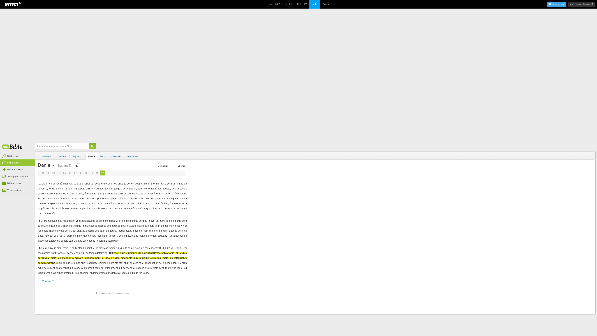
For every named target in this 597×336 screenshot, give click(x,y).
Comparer (162, 166)
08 (81, 173)
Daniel (45, 165)
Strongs (181, 166)
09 (86, 173)
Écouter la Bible (15, 169)
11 (97, 173)
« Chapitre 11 (47, 281)
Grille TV (302, 4)
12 (102, 173)
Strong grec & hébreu (17, 176)
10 (91, 173)
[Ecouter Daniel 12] (77, 165)
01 (43, 173)
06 (70, 173)
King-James (132, 156)
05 (64, 173)
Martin (91, 156)
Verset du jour (14, 190)
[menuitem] (17, 156)
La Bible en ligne (12, 146)
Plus (325, 4)
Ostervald (116, 156)
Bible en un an (14, 183)
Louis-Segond (46, 156)
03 (53, 173)
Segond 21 (77, 156)
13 (185, 268)
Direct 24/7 (274, 4)
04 (59, 173)
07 (75, 173)
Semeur (63, 156)
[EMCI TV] (13, 4)
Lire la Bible (13, 162)
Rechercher (13, 156)
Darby (103, 156)
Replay (288, 4)
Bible (314, 4)
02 (48, 173)
